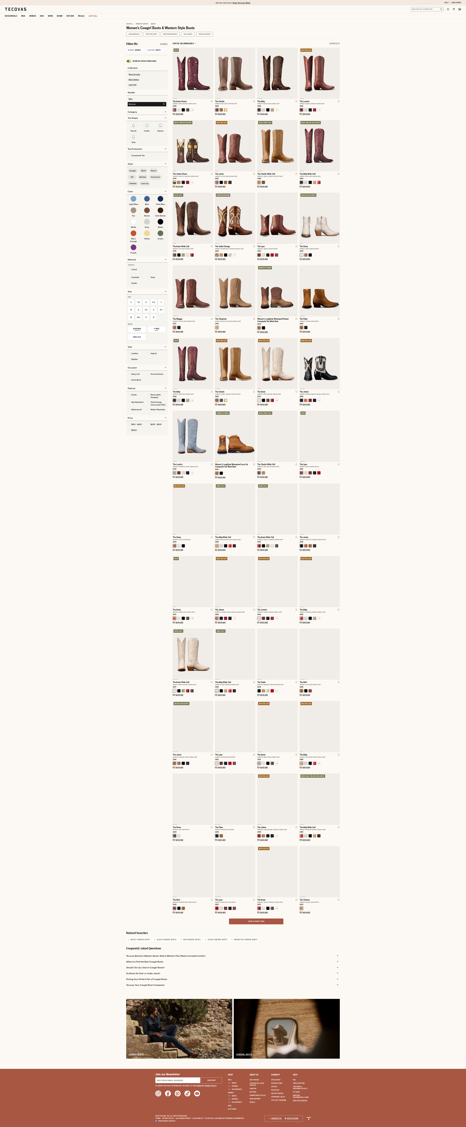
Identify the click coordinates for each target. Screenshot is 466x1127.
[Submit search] (441, 9)
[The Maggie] (193, 290)
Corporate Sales (278, 1097)
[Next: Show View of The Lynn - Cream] (253, 726)
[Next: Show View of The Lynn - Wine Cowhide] (338, 436)
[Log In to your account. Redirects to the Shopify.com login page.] (454, 9)
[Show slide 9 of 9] (301, 509)
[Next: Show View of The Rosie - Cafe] (211, 799)
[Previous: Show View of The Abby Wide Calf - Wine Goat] (301, 146)
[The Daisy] (320, 218)
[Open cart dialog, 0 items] (460, 9)
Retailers (275, 1090)
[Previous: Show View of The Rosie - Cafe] (174, 799)
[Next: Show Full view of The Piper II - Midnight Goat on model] (253, 799)
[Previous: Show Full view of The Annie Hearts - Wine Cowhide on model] (174, 73)
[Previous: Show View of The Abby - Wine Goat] (174, 364)
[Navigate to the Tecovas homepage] (15, 9)
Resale (252, 1102)
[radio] (147, 74)
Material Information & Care (301, 1096)
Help (295, 1075)
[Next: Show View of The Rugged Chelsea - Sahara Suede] (338, 872)
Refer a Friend (277, 1093)
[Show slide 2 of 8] (211, 73)
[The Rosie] (193, 799)
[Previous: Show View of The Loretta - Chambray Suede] (174, 436)
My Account (276, 1080)
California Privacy (184, 1118)
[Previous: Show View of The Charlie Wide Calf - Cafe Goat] (259, 436)
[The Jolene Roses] (193, 145)
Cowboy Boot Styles (258, 1095)
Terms (158, 1118)
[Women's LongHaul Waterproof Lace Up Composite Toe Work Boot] (235, 436)
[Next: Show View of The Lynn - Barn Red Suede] (253, 872)
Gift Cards (232, 1109)
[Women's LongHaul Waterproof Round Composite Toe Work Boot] (277, 290)
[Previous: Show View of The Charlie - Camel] (217, 364)
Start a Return (299, 1083)
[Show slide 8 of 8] (301, 799)
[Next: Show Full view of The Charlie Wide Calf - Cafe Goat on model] (296, 436)
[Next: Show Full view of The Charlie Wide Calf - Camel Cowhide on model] (296, 146)
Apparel (235, 1086)
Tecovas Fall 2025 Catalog (257, 1084)
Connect (275, 1075)
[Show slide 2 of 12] (338, 218)
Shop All (129, 24)
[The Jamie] (235, 145)
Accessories (237, 1089)
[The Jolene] (320, 363)
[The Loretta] (320, 73)
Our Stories (254, 1080)
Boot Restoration (300, 1101)
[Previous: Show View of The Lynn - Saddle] (259, 218)
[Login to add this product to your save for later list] (211, 102)
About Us (254, 1075)
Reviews (253, 1092)
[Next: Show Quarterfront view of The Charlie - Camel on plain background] (253, 364)
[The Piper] (320, 290)
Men (229, 1080)
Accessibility (199, 1118)
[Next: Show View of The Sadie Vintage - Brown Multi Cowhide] (253, 218)
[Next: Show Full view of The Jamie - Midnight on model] (338, 509)
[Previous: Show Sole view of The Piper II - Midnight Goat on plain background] (217, 799)
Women (231, 1093)
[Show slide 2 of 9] (296, 364)
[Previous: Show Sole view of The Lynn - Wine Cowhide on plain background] (301, 436)
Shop (230, 1075)
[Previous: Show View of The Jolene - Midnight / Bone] (301, 364)
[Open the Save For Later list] (448, 9)
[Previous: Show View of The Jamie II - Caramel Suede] (174, 726)
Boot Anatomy (255, 1099)
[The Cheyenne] (235, 290)
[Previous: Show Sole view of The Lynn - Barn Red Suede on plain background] (217, 872)
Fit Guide (296, 1092)
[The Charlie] (235, 73)
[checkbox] (141, 61)
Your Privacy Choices (166, 1121)
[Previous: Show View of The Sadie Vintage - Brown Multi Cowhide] (217, 218)
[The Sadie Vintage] (235, 218)
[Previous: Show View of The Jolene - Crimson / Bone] (259, 799)
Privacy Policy (168, 1118)
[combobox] (424, 9)
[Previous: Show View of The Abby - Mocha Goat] (259, 73)
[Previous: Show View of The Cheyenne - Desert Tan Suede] (217, 291)
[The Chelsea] (320, 871)
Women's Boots (142, 24)
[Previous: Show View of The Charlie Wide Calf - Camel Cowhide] (259, 146)
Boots (234, 1083)
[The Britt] (320, 654)
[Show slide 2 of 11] (211, 146)
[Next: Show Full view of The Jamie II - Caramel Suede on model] (211, 726)
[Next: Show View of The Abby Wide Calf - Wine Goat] (338, 146)
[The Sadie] (277, 654)
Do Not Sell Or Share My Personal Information (225, 1118)
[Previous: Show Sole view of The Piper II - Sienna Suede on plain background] (301, 291)
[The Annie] (277, 363)
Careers (253, 1088)
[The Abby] (277, 73)
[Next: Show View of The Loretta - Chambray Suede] (211, 436)
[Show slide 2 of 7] (296, 218)
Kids (229, 1106)
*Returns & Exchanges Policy (300, 1087)
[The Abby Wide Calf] (320, 145)
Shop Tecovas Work (241, 2)
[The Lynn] (277, 218)
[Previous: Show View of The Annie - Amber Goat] (174, 581)
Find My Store (277, 1083)
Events (274, 1087)
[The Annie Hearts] (193, 73)
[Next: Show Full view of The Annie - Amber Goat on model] (211, 581)
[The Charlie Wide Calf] (277, 145)
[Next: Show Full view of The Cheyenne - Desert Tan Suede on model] (253, 291)
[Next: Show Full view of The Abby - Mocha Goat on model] (296, 73)
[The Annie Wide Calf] (193, 218)
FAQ (294, 1080)
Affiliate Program (278, 1100)
